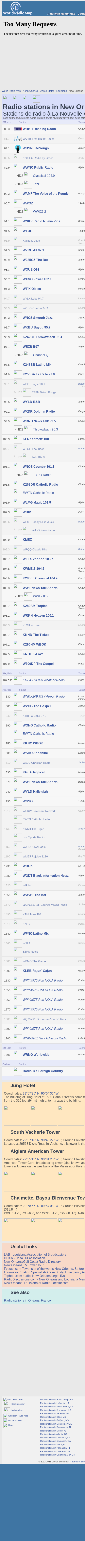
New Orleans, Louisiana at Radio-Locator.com (36, 1283)
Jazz (36, 184)
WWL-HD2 (40, 596)
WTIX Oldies (32, 288)
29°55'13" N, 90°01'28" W (41, 1159)
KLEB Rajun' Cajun (37, 970)
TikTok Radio (42, 475)
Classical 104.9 (44, 175)
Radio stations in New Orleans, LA (56, 1406)
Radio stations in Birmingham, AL (55, 1427)
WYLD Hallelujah (35, 791)
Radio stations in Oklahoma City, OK (57, 1455)
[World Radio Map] (18, 14)
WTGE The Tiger (33, 448)
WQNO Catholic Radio (39, 725)
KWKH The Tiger (33, 828)
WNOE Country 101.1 (38, 466)
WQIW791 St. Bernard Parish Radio (45, 1019)
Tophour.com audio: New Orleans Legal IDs (35, 1276)
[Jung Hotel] (17, 1124)
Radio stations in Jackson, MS (54, 1413)
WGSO (27, 801)
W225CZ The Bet (35, 260)
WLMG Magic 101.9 (37, 502)
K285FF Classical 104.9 (40, 578)
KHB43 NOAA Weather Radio (43, 680)
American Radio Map (61, 13)
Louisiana (61, 91)
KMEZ (27, 539)
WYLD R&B (31, 402)
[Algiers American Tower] (17, 1190)
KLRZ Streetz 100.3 (37, 439)
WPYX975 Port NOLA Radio (42, 980)
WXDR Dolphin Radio (39, 411)
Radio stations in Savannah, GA (55, 1441)
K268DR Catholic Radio (40, 484)
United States (47, 91)
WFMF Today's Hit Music (38, 521)
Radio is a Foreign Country (43, 1071)
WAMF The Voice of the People (45, 193)
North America (30, 91)
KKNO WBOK (33, 743)
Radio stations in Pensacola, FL (55, 1448)
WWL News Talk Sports (40, 588)
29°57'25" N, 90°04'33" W (41, 1093)
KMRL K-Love (31, 240)
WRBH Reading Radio (39, 129)
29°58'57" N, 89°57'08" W (41, 1206)
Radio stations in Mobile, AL (53, 1431)
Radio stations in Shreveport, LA (55, 1410)
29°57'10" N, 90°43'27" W (41, 1140)
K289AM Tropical (35, 606)
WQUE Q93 (31, 269)
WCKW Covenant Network (39, 811)
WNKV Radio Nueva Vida (41, 221)
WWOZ (28, 203)
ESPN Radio (30, 951)
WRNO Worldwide (36, 1054)
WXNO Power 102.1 (37, 279)
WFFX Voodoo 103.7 (38, 559)
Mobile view (16, 1410)
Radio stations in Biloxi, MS (53, 1417)
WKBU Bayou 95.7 (36, 327)
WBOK (28, 866)
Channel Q (40, 355)
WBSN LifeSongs (36, 148)
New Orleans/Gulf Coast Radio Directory (32, 1261)
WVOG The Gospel (36, 706)
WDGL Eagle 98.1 (34, 384)
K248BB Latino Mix (37, 364)
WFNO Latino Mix (35, 933)
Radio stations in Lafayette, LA (54, 1403)
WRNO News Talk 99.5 (39, 421)
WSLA (26, 943)
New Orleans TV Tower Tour (24, 1265)
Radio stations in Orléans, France (28, 1300)
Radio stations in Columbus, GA (55, 1437)
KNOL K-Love (33, 654)
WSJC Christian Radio (36, 762)
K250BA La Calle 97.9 (39, 374)
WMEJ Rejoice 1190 (35, 856)
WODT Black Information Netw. (45, 875)
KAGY (26, 924)
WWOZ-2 (39, 211)
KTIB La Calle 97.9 (34, 715)
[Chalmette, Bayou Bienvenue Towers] (17, 1237)
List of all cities (14, 1420)
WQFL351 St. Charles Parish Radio (45, 904)
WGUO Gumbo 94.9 (35, 308)
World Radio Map (11, 91)
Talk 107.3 (38, 457)
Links (10, 1425)
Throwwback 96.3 (45, 429)
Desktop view (17, 1404)
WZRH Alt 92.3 (33, 250)
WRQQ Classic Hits (35, 549)
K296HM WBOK (34, 644)
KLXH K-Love (31, 625)
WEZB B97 (31, 346)
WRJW (27, 885)
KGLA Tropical (33, 772)
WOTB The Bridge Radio (38, 138)
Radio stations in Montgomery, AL (56, 1424)
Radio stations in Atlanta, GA (53, 1434)
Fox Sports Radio (33, 837)
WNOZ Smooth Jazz (37, 317)
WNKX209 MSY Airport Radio (43, 696)
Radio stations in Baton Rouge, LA (56, 1399)
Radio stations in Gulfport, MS (54, 1420)
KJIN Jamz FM (32, 914)
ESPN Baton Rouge (44, 392)
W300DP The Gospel (38, 663)
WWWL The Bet (34, 895)
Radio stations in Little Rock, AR (55, 1451)
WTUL (27, 231)
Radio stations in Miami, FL (53, 1444)
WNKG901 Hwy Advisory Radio (45, 1038)
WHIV (27, 512)
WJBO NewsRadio (43, 530)
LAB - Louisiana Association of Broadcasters (35, 1254)
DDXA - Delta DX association (25, 1258)
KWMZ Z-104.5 (33, 568)
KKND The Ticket (35, 634)
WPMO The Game (34, 961)
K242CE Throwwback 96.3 (42, 337)
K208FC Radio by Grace (38, 158)
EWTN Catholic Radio (38, 492)
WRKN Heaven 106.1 (38, 615)
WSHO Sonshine (35, 753)
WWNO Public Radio (38, 167)
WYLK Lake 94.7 (33, 298)
